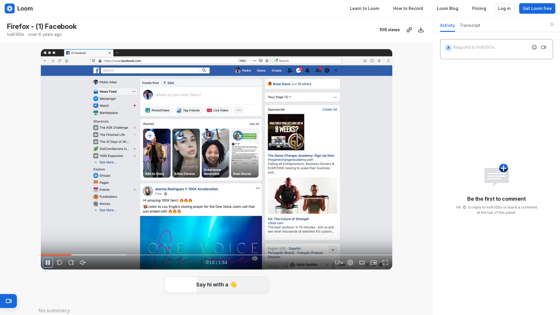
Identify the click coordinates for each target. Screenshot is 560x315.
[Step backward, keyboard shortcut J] (59, 262)
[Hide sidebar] (551, 24)
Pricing (479, 8)
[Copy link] (409, 29)
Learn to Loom (364, 8)
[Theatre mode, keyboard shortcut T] (362, 262)
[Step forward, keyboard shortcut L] (71, 262)
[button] (390, 251)
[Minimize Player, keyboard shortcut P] (373, 262)
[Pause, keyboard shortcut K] (47, 262)
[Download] (421, 29)
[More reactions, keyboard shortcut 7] (260, 294)
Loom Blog (447, 8)
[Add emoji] (534, 47)
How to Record (408, 8)
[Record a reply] (543, 47)
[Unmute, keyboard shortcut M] (83, 262)
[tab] (447, 27)
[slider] (216, 255)
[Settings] (350, 262)
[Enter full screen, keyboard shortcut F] (385, 262)
